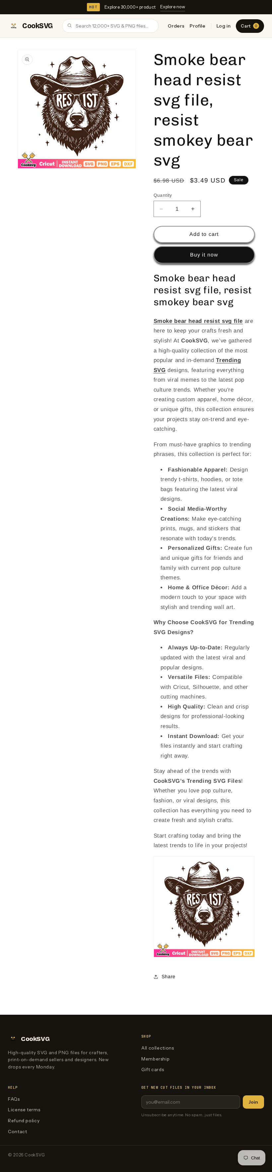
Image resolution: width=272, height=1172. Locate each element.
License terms (24, 1109)
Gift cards (152, 1069)
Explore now (172, 6)
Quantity (163, 195)
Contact (17, 1131)
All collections (157, 1048)
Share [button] (168, 976)
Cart (249, 26)
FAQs (14, 1099)
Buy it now (204, 254)
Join (253, 1102)
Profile (197, 26)
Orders (176, 26)
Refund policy (23, 1120)
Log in (224, 26)
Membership (155, 1059)
